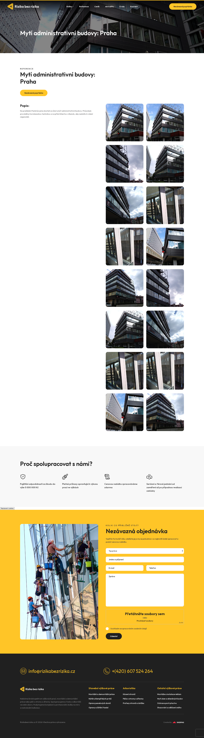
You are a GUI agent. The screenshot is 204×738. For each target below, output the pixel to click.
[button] (124, 122)
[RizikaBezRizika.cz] (23, 6)
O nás (122, 6)
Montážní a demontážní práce (102, 694)
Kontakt (134, 6)
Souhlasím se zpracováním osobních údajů (128, 628)
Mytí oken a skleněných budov (170, 699)
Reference (84, 6)
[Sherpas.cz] (178, 722)
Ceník (97, 6)
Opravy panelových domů (100, 703)
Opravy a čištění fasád (98, 707)
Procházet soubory (145, 621)
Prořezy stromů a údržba (133, 703)
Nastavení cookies (7, 508)
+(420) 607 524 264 (132, 671)
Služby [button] (69, 6)
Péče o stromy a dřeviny (133, 699)
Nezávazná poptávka (183, 6)
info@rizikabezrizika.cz (52, 671)
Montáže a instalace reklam (169, 694)
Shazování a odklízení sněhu (169, 707)
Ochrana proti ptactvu (167, 703)
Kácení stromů (129, 694)
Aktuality (109, 6)
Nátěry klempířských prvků (100, 699)
